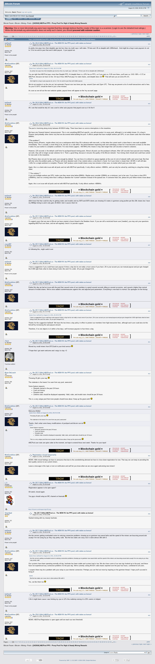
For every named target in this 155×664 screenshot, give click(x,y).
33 (69, 36)
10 (22, 36)
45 (94, 36)
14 (30, 36)
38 (80, 36)
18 (38, 36)
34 (71, 36)
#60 (149, 615)
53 (111, 36)
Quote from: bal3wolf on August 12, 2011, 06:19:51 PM (45, 315)
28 (59, 36)
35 (73, 36)
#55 (149, 483)
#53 (149, 407)
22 (47, 36)
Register (32, 18)
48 (100, 36)
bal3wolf (8, 43)
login (23, 12)
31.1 (27, 16)
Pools (29, 23)
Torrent (31, 16)
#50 (149, 311)
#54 (149, 456)
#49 (149, 283)
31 (65, 36)
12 (26, 36)
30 (63, 36)
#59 (149, 595)
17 (36, 36)
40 (84, 36)
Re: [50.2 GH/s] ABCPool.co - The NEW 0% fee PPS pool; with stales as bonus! (62, 123)
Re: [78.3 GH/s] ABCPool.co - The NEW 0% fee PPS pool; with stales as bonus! (62, 614)
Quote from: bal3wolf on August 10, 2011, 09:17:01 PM (45, 68)
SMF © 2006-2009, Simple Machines (85, 660)
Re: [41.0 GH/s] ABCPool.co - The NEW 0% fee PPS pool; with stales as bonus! (62, 43)
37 (78, 36)
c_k (6, 483)
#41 (149, 44)
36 (76, 36)
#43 (149, 103)
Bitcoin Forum (8, 23)
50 (104, 36)
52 (108, 36)
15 (32, 36)
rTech (7, 341)
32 (67, 36)
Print (148, 36)
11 (24, 36)
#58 (149, 552)
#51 (149, 342)
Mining (23, 23)
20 (43, 36)
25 (53, 36)
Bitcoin (17, 23)
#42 (149, 64)
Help (14, 18)
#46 (149, 217)
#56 (149, 514)
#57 (149, 531)
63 (114, 36)
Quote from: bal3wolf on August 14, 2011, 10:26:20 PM (45, 555)
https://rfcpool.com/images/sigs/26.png (39, 509)
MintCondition (10, 64)
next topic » (146, 34)
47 (98, 36)
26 (55, 36)
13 (28, 36)
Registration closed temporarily (44, 455)
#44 (149, 124)
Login (25, 18)
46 (96, 36)
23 (49, 36)
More (37, 18)
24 (51, 36)
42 (88, 36)
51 (106, 36)
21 (45, 36)
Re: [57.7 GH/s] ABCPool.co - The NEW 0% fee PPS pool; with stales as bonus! (62, 216)
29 (61, 36)
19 (41, 36)
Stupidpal (8, 513)
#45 (149, 196)
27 (57, 36)
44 (92, 36)
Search (20, 18)
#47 (149, 245)
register (29, 12)
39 (82, 36)
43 (90, 36)
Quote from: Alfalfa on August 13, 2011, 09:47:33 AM (44, 412)
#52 (149, 373)
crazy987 (8, 244)
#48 (149, 262)
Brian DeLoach (10, 373)
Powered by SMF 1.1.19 (66, 660)
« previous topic (136, 34)
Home (9, 18)
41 (86, 36)
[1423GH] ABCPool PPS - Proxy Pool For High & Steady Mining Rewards (60, 23)
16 (34, 36)
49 (102, 36)
